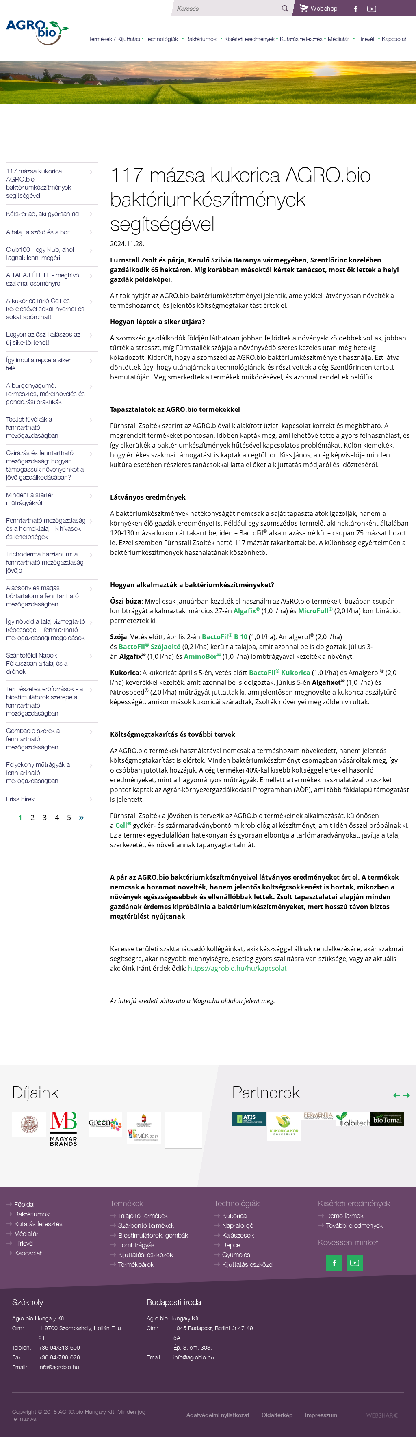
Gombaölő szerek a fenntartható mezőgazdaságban (33, 739)
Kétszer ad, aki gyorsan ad (42, 213)
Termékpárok (136, 1264)
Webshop (323, 8)
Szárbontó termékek (146, 1225)
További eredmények (354, 1225)
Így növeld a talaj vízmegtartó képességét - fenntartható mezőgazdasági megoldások (45, 629)
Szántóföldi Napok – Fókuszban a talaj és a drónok (36, 663)
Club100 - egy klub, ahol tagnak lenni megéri (40, 253)
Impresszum (321, 1414)
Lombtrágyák (136, 1245)
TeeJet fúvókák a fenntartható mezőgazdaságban (32, 427)
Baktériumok (201, 38)
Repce (231, 1245)
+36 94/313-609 (59, 1347)
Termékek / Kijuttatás (114, 38)
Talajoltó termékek (143, 1215)
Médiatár (338, 38)
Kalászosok (238, 1235)
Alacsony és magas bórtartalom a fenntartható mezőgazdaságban (42, 596)
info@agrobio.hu (59, 1366)
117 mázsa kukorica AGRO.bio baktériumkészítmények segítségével (38, 183)
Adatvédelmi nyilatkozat (217, 1414)
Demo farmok (345, 1215)
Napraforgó (238, 1225)
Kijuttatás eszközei (247, 1264)
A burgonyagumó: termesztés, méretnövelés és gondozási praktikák (45, 393)
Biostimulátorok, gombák (153, 1235)
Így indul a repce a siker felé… (38, 364)
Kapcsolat (394, 38)
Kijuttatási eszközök (145, 1254)
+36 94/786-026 (59, 1357)
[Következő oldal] (81, 817)
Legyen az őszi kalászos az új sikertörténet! (43, 338)
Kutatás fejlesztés (301, 38)
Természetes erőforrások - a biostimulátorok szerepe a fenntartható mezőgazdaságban (44, 701)
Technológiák (161, 38)
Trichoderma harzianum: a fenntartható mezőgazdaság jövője (45, 562)
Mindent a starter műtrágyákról (29, 498)
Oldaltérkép (277, 1414)
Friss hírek (20, 799)
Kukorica (234, 1215)
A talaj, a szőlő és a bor (37, 232)
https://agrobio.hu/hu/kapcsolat (237, 968)
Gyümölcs (236, 1254)
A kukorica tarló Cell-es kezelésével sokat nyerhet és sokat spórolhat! (45, 308)
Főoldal (24, 1204)
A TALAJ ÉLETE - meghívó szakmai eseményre (42, 279)
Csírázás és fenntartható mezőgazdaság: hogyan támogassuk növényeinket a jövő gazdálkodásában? (45, 465)
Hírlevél (365, 38)
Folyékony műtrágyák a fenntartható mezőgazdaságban (38, 772)
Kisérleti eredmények (249, 38)
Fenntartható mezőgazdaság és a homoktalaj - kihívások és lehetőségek (46, 528)
